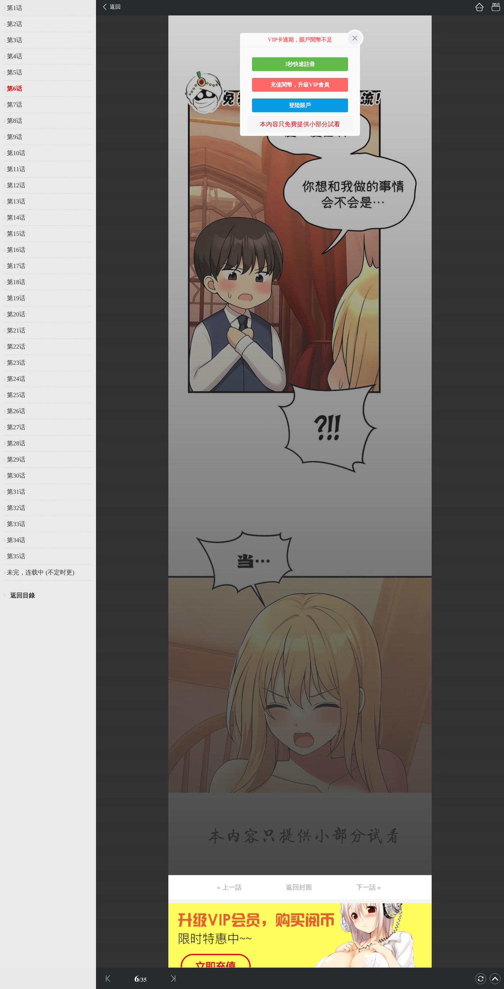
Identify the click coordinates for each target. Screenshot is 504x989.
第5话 (14, 72)
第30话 (16, 475)
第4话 (14, 56)
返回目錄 (22, 595)
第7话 (14, 104)
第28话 (16, 443)
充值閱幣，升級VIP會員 (300, 85)
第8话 (14, 120)
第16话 (16, 249)
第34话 (16, 540)
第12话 (16, 185)
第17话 (16, 266)
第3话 (14, 40)
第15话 (16, 233)
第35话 (16, 556)
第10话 (16, 153)
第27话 (16, 427)
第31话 (16, 491)
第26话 (16, 411)
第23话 (16, 362)
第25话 (16, 395)
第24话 (16, 378)
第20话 (16, 314)
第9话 (14, 136)
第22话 (16, 346)
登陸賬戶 (300, 105)
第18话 (16, 282)
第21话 (16, 330)
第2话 (14, 24)
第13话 (16, 201)
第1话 (14, 7)
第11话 (16, 169)
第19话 (16, 298)
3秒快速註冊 (300, 64)
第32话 (16, 507)
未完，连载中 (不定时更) (40, 572)
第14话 (16, 217)
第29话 (16, 459)
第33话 (16, 524)
